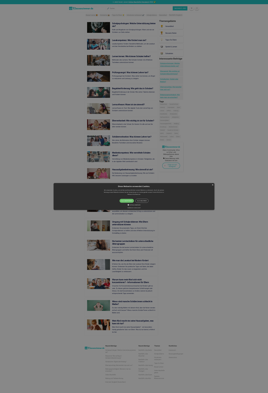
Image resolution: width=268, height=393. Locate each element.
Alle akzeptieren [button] (126, 201)
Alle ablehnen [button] (142, 201)
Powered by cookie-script (134, 207)
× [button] (212, 185)
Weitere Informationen (134, 194)
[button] (134, 196)
